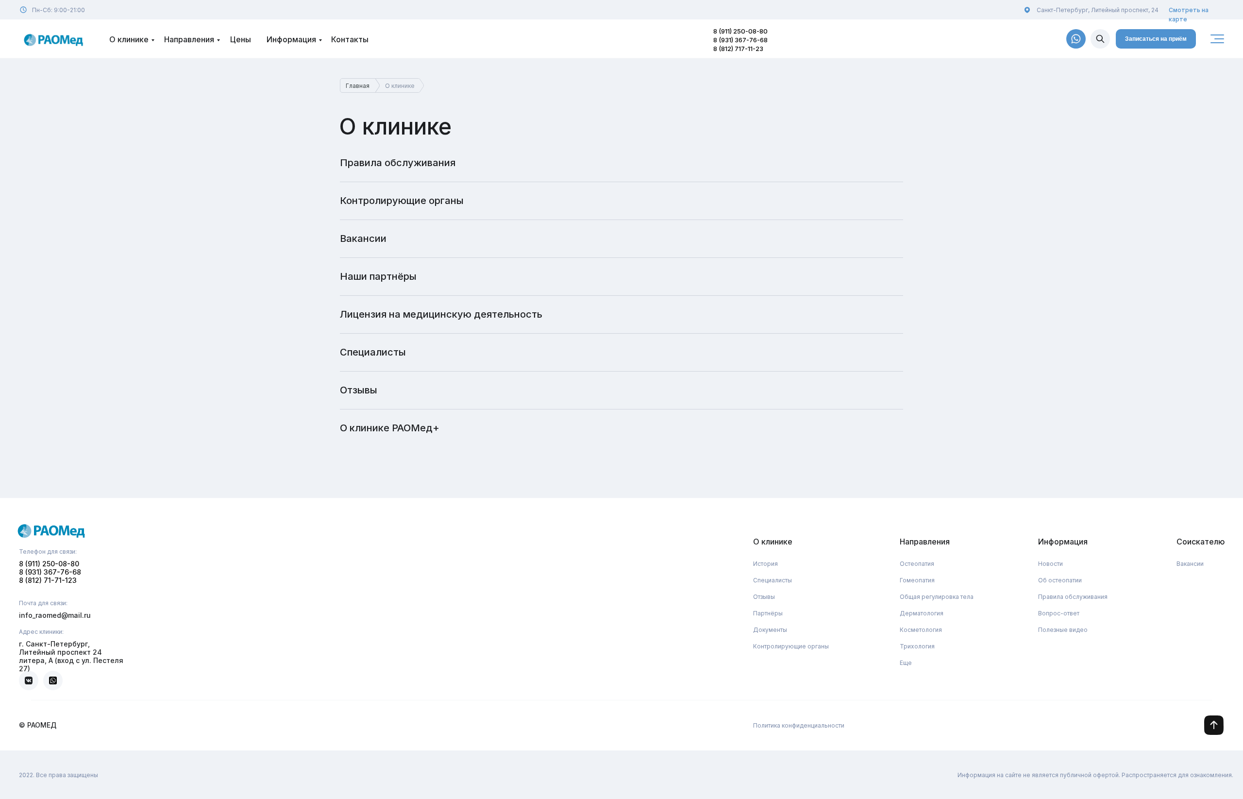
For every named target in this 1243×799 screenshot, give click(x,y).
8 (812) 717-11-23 (738, 48)
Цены (240, 39)
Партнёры (768, 613)
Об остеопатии (1060, 580)
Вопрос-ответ (1058, 613)
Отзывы (358, 390)
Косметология (921, 629)
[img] (1100, 39)
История (765, 563)
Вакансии (363, 238)
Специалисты (373, 352)
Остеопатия (917, 563)
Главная (358, 85)
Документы (770, 629)
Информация (291, 39)
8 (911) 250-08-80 (740, 31)
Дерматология (921, 613)
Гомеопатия (917, 580)
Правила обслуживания (397, 163)
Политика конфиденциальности (798, 725)
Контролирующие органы (402, 200)
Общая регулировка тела (937, 596)
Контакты (350, 39)
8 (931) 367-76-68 (740, 40)
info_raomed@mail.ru (55, 615)
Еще (906, 662)
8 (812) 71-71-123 (48, 580)
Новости (1050, 563)
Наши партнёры (378, 276)
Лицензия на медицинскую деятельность (441, 314)
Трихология (917, 646)
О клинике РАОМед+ (389, 428)
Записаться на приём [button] (1156, 38)
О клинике (129, 39)
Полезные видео (1063, 629)
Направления (189, 39)
